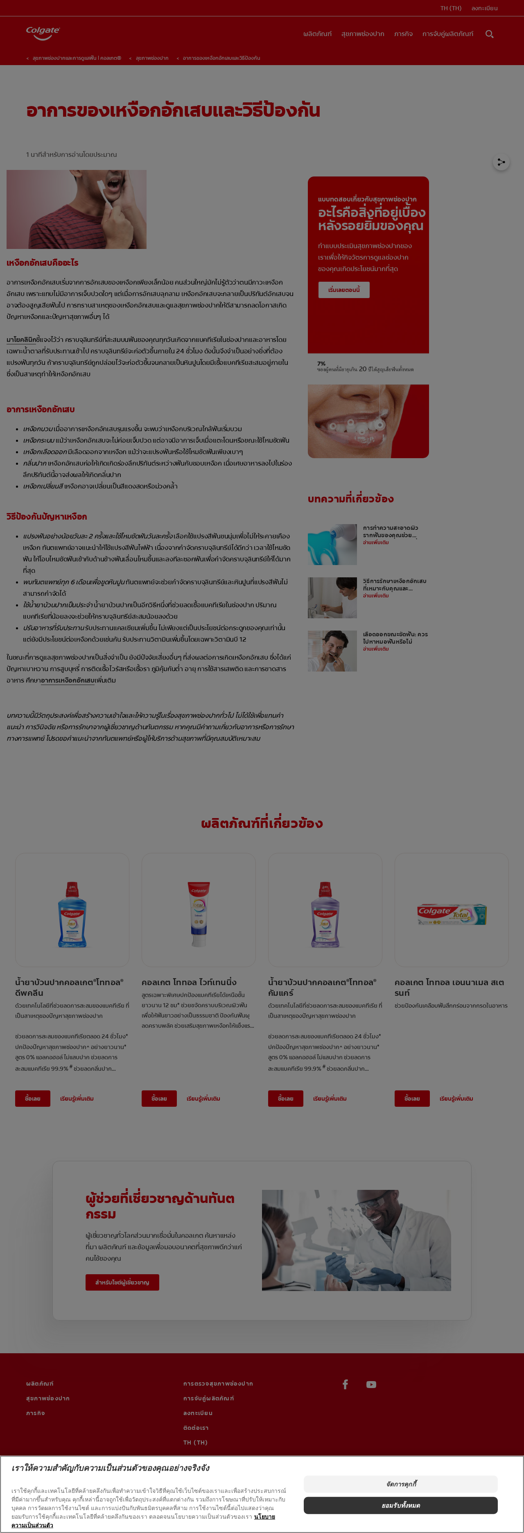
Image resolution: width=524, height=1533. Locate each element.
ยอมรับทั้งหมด (401, 1505)
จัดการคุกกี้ (401, 1484)
